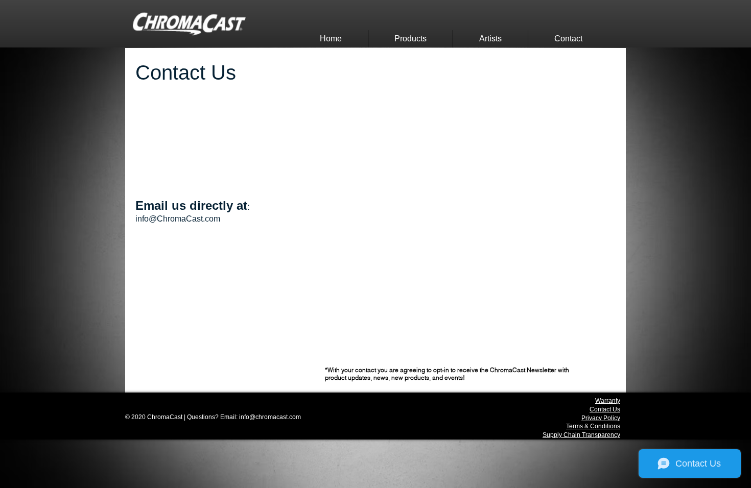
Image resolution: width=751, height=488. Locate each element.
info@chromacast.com (270, 417)
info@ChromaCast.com (177, 218)
